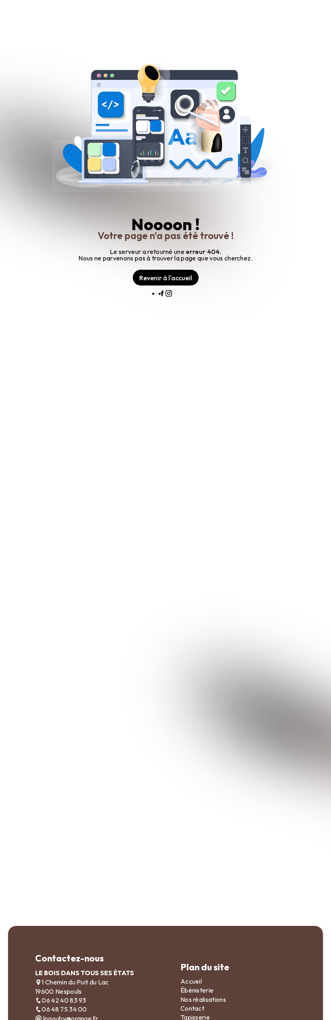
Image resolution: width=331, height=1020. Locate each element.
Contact (192, 1008)
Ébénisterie (197, 990)
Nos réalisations (203, 999)
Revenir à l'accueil (165, 278)
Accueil (191, 981)
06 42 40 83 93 (64, 1000)
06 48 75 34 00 (64, 1009)
